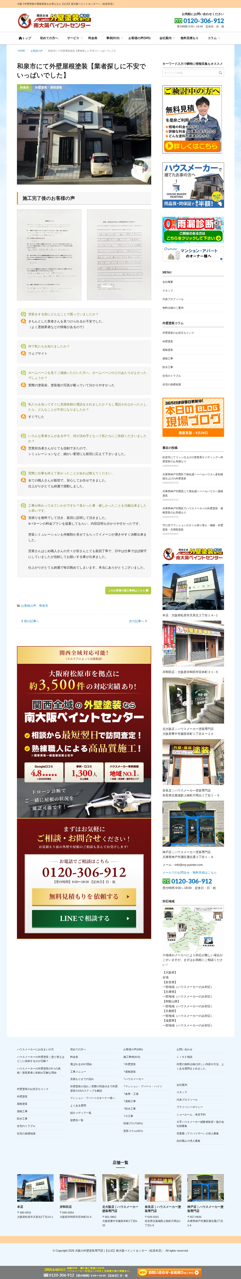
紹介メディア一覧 (80, 1112)
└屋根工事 (129, 1101)
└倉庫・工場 (130, 1093)
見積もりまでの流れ (82, 1079)
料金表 (92, 38)
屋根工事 (167, 358)
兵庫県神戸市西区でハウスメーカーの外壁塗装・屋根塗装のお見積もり (192, 510)
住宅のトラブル (171, 375)
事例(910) (112, 38)
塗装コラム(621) (133, 1130)
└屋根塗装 (129, 1071)
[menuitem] (25, 38)
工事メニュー (78, 1071)
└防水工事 (129, 1108)
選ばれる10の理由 (81, 1064)
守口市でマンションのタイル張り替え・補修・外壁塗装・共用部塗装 (192, 527)
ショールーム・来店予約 (191, 1114)
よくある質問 (78, 1105)
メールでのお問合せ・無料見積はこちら (189, 872)
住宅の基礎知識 (171, 384)
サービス (73, 38)
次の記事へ (137, 621)
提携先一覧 (76, 1120)
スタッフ (167, 290)
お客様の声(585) (139, 38)
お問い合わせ (184, 1049)
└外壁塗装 (129, 1064)
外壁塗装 (167, 341)
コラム (212, 38)
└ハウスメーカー (133, 1079)
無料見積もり (190, 38)
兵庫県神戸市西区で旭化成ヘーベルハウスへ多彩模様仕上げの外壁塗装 (192, 476)
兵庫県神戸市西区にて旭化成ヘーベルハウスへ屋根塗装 (192, 493)
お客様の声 (28, 605)
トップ (26, 38)
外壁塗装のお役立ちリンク (178, 332)
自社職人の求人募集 (188, 1140)
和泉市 (43, 605)
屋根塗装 (167, 349)
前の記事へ (31, 621)
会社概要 (167, 281)
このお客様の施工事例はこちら (127, 590)
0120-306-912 (191, 881)
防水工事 (167, 367)
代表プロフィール (173, 299)
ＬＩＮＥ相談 (184, 1056)
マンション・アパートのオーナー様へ (92, 1097)
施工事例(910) (131, 1056)
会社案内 (165, 38)
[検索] (220, 72)
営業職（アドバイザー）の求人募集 (198, 1133)
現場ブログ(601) (133, 1123)
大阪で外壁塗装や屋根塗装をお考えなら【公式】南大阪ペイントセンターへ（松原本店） (66, 3)
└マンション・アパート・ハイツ (142, 1086)
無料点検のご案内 (173, 307)
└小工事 (128, 1116)
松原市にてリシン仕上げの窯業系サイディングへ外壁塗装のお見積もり (192, 459)
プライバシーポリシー (190, 1106)
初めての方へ (49, 38)
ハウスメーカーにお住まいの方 (35, 1049)
